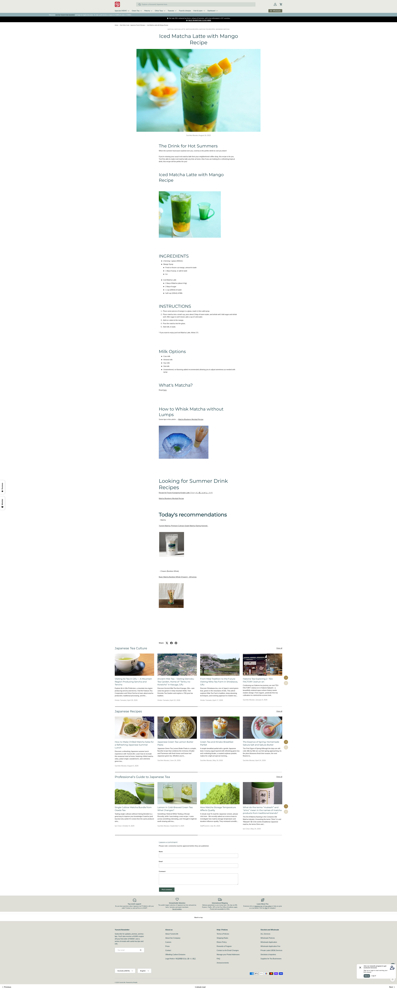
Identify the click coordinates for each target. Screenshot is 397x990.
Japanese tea (258, 906)
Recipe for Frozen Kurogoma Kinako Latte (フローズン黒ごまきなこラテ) (186, 493)
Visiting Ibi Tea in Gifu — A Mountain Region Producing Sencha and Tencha (133, 682)
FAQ (218, 959)
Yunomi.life (122, 982)
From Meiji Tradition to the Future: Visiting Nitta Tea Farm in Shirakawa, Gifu (219, 682)
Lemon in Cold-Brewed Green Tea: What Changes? (175, 808)
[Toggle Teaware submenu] (175, 10)
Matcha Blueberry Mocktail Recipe (190, 419)
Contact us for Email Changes (228, 950)
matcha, (171, 29)
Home (116, 25)
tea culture (268, 906)
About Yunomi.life (171, 934)
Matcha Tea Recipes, (207, 29)
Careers (168, 942)
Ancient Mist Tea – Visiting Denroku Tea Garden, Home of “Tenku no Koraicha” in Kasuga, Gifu (175, 682)
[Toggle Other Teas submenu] (164, 10)
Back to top (198, 917)
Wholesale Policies (268, 938)
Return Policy (222, 942)
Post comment (167, 889)
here (165, 390)
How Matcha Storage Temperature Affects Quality (218, 808)
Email (161, 861)
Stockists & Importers (268, 954)
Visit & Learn (198, 11)
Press (167, 946)
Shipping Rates (222, 938)
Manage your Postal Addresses (228, 954)
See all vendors (177, 909)
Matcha (147, 11)
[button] (281, 4)
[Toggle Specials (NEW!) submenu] (128, 10)
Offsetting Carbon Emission (175, 954)
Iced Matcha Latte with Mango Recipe (157, 25)
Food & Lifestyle (185, 11)
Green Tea (135, 11)
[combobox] (195, 4)
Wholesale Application (269, 942)
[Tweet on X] (167, 643)
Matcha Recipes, (192, 29)
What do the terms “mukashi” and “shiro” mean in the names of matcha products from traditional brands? (262, 810)
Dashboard (211, 11)
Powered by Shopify (131, 982)
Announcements (223, 963)
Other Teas (159, 11)
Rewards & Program (224, 946)
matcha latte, (180, 29)
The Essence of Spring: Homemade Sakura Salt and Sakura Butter (261, 743)
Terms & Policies (223, 934)
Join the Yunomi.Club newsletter (65, 15)
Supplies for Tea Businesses (271, 959)
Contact (168, 950)
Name (161, 851)
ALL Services (265, 934)
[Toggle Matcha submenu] (151, 10)
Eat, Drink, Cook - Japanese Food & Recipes (132, 25)
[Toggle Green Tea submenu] (141, 10)
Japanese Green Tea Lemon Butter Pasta (175, 743)
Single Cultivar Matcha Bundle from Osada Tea (133, 808)
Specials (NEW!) (121, 11)
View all (279, 648)
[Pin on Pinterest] (176, 643)
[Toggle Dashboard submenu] (217, 10)
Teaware (171, 11)
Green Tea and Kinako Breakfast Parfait (216, 743)
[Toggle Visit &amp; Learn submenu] (204, 10)
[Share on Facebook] (171, 643)
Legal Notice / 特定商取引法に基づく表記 (180, 959)
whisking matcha (222, 29)
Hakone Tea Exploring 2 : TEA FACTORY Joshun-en (258, 680)
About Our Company (172, 938)
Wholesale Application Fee (270, 946)
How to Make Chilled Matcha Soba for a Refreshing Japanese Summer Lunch (134, 745)
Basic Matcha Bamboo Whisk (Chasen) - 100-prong (177, 577)
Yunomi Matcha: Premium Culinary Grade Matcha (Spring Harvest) (183, 526)
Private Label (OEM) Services (271, 950)
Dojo (266, 908)
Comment (162, 871)
